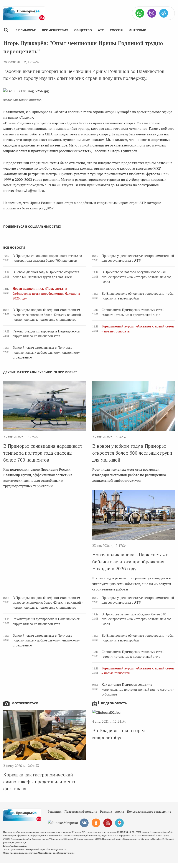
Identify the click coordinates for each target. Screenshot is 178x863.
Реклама (106, 811)
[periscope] (119, 823)
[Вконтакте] (84, 823)
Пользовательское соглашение (149, 811)
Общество (83, 30)
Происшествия (55, 30)
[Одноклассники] (96, 823)
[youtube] (107, 823)
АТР (101, 30)
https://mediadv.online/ (15, 846)
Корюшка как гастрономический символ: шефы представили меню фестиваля (39, 781)
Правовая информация (80, 811)
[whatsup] (139, 13)
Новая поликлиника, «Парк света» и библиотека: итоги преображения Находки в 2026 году (46, 293)
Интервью (137, 30)
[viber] (151, 13)
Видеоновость (114, 703)
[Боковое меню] (6, 30)
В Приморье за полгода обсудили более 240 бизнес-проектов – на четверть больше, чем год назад (136, 277)
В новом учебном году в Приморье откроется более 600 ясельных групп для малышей (132, 453)
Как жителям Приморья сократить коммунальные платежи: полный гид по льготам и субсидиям (138, 689)
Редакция (54, 811)
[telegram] (163, 13)
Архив (119, 811)
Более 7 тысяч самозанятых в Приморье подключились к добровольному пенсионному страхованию (46, 352)
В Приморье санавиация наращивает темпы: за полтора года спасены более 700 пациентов (42, 453)
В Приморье (25, 30)
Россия (116, 30)
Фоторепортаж (25, 703)
